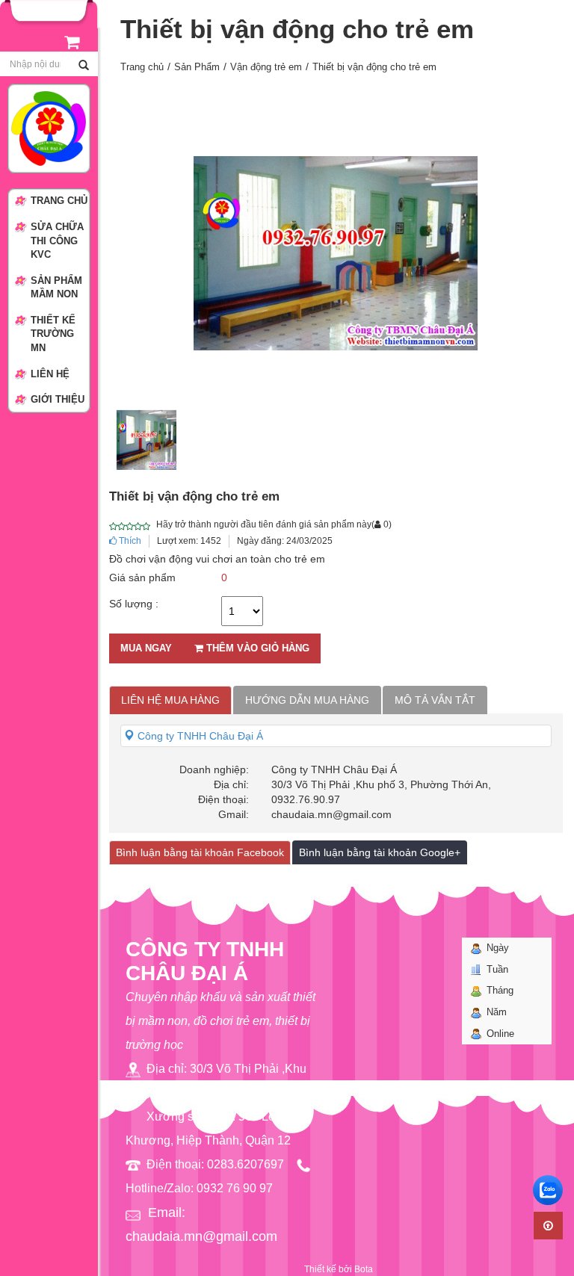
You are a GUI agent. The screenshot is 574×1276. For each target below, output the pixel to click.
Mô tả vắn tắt (435, 700)
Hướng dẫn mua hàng (307, 700)
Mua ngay (146, 648)
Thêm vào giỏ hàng (256, 648)
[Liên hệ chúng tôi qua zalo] (548, 1190)
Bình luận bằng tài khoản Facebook (200, 852)
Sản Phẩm (197, 66)
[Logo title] (48, 128)
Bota (363, 1269)
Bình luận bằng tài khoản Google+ (379, 852)
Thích (129, 541)
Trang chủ (142, 66)
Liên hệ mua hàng (170, 700)
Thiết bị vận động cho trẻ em (374, 66)
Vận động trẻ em (266, 66)
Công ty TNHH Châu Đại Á (199, 736)
